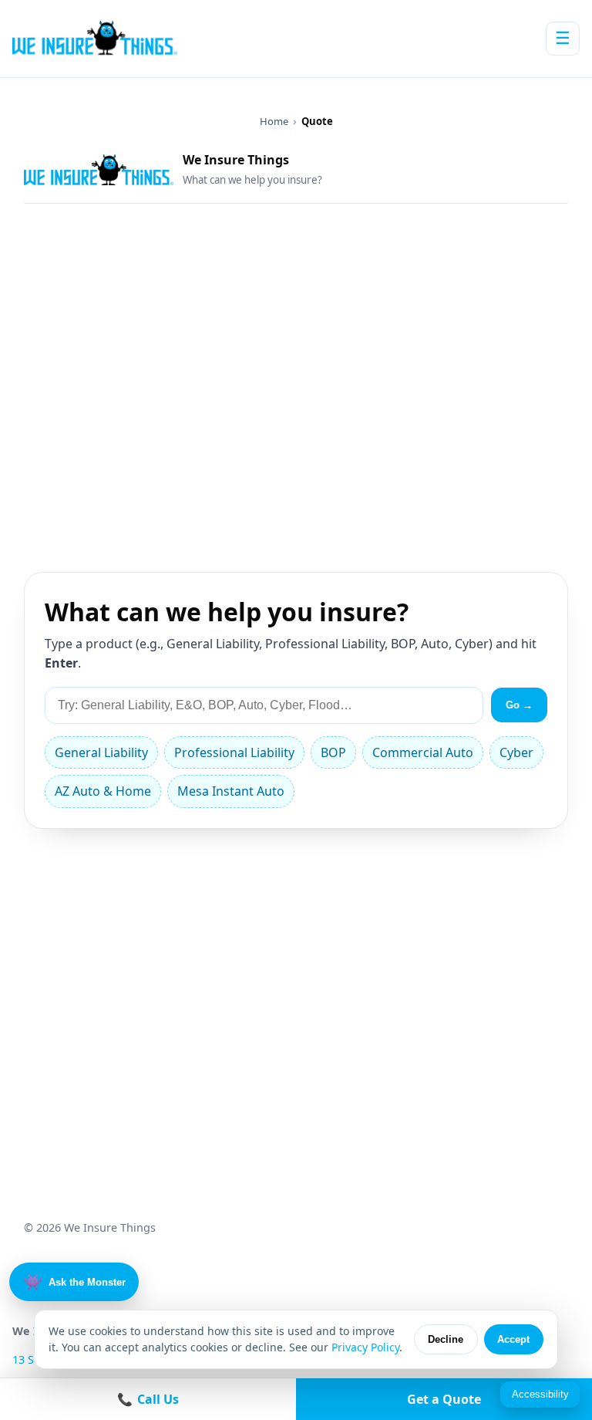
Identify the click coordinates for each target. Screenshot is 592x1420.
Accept (513, 1339)
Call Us (148, 1399)
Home (274, 121)
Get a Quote (444, 1399)
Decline (445, 1339)
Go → (519, 705)
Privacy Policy (365, 1347)
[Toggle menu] (563, 39)
